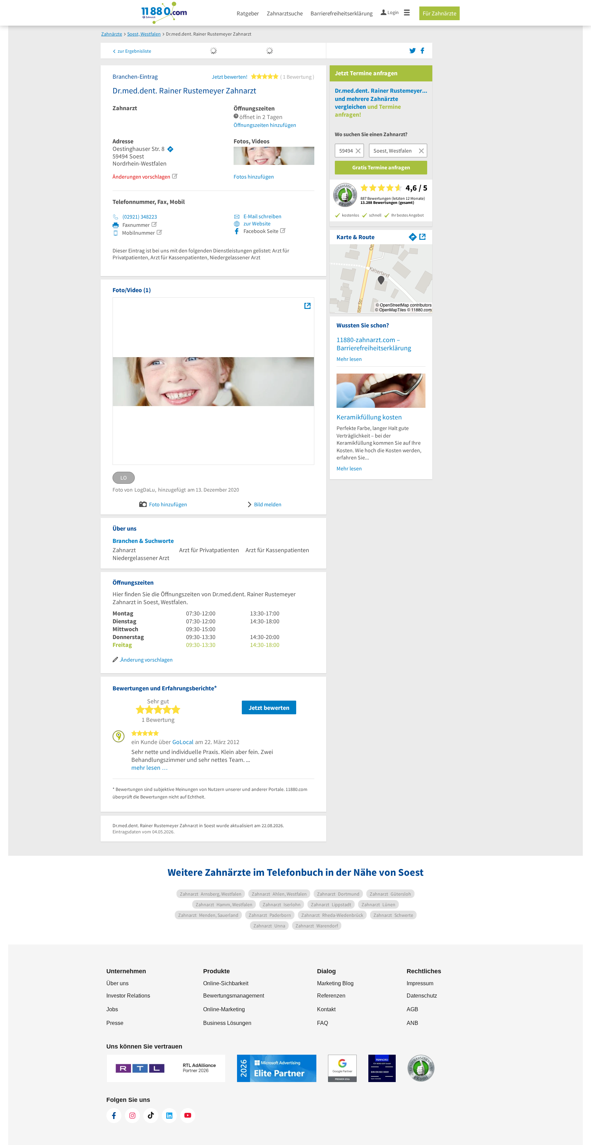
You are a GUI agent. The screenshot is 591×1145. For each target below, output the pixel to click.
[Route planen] (170, 149)
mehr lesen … (149, 767)
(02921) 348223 (139, 216)
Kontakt (326, 1009)
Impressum (420, 983)
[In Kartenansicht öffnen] (422, 236)
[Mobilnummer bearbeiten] (159, 232)
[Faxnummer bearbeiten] (154, 224)
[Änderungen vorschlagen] (174, 176)
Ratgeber (248, 13)
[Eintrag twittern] (413, 50)
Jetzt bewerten (269, 708)
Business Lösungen (227, 1023)
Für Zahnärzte (439, 13)
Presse (114, 1023)
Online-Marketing (224, 1009)
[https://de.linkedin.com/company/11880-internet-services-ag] (169, 1115)
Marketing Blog (335, 983)
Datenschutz (422, 996)
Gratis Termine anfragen (381, 167)
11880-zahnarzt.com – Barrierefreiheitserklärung (374, 343)
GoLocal (183, 742)
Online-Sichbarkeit (225, 983)
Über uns (117, 983)
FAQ (322, 1023)
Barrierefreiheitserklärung (342, 13)
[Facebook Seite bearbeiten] (282, 230)
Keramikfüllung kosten (369, 417)
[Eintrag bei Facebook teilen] (422, 50)
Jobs (112, 1009)
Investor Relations (128, 996)
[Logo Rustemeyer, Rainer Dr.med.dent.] (307, 305)
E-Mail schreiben (261, 216)
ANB (412, 1023)
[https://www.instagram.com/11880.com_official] (132, 1115)
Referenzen (331, 996)
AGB (412, 1009)
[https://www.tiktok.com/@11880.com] (150, 1115)
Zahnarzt (125, 108)
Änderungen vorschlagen (141, 176)
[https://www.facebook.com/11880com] (113, 1115)
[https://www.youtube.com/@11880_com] (187, 1115)
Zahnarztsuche (285, 13)
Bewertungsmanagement (233, 996)
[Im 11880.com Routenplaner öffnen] (413, 236)
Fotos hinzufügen (254, 176)
